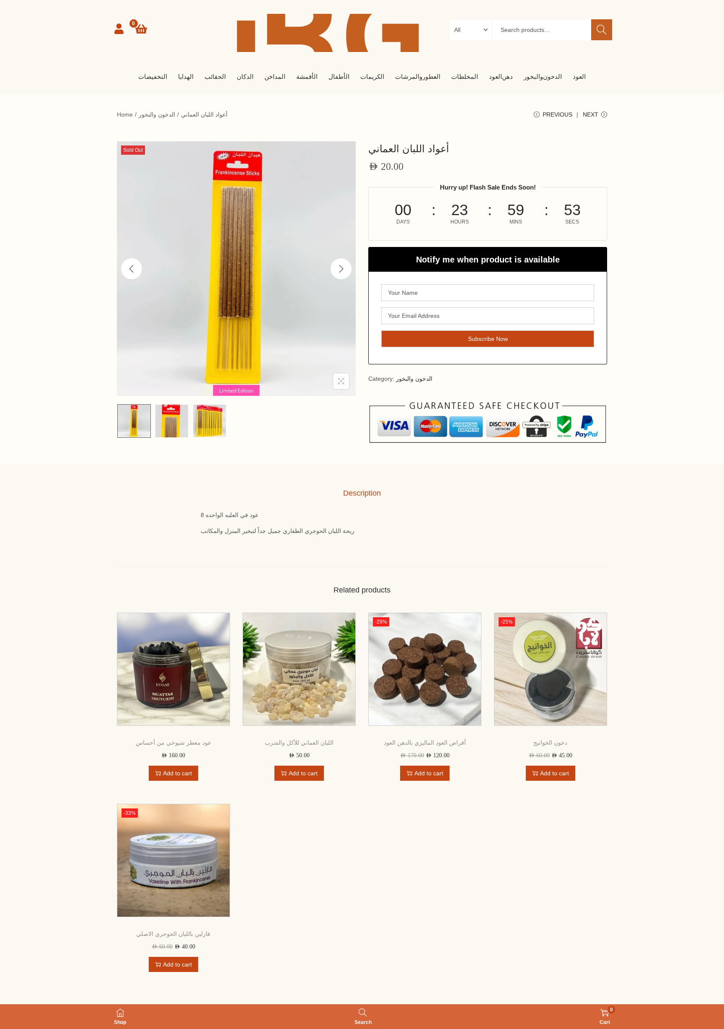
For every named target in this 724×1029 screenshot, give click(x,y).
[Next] (341, 268)
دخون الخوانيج (550, 742)
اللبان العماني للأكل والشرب (299, 742)
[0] (141, 29)
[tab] (362, 493)
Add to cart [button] (177, 773)
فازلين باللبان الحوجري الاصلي (173, 933)
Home (125, 114)
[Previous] (131, 268)
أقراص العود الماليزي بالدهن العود (425, 742)
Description (362, 493)
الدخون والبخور (157, 114)
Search (601, 29)
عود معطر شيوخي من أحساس (173, 742)
